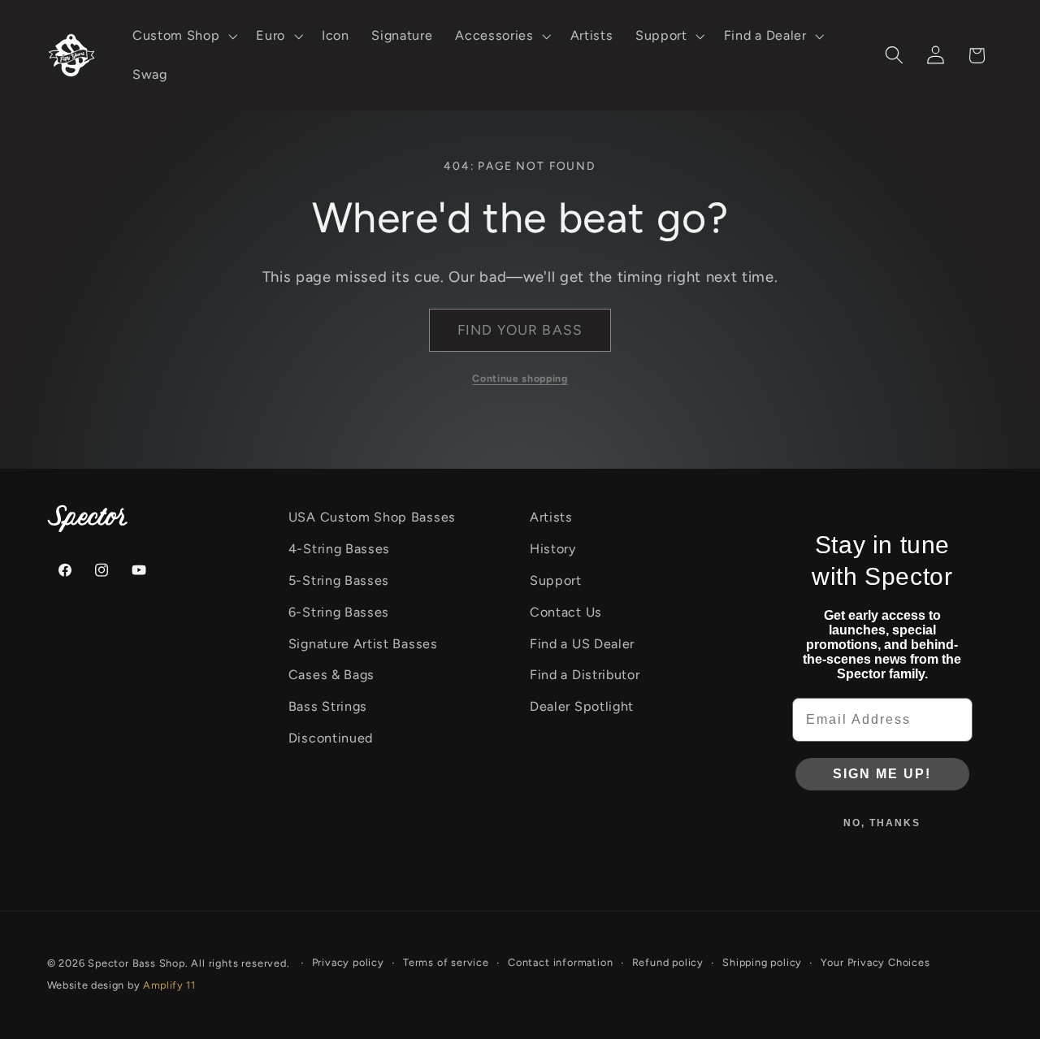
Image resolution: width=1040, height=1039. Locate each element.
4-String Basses (339, 548)
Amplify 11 (169, 985)
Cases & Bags (331, 674)
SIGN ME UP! (882, 774)
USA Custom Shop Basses (372, 517)
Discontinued (330, 738)
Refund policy (668, 962)
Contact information (560, 962)
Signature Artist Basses (363, 644)
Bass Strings (327, 706)
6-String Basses (338, 612)
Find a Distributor (584, 674)
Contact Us (566, 612)
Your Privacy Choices (875, 962)
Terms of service (446, 962)
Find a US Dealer (582, 644)
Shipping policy (762, 962)
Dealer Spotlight (582, 706)
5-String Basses (338, 580)
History (553, 548)
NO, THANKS (882, 823)
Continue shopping (520, 378)
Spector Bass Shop (136, 963)
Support (556, 580)
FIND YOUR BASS (520, 330)
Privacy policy (348, 962)
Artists (551, 517)
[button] (183, 35)
